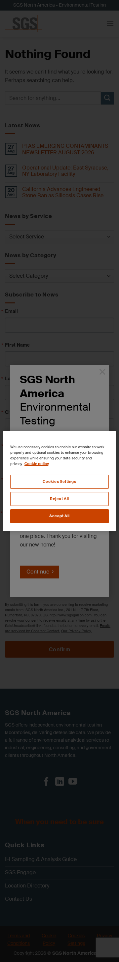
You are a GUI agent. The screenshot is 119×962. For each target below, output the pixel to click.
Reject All (59, 498)
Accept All (59, 515)
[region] (59, 481)
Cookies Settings (59, 481)
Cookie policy (36, 463)
